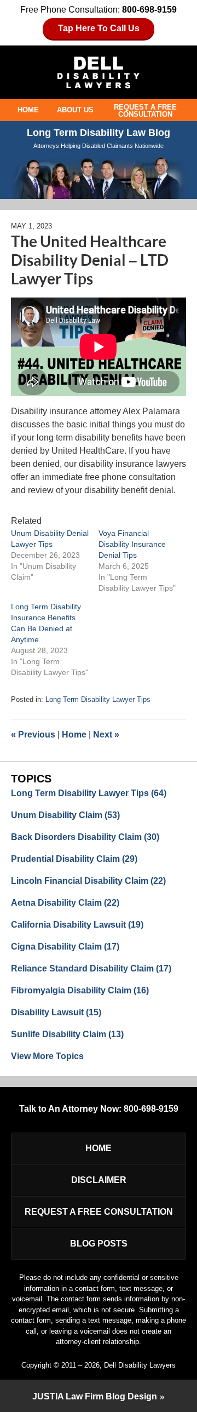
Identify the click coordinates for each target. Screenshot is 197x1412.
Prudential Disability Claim (74, 859)
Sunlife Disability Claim (67, 1034)
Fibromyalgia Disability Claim (80, 990)
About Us (75, 110)
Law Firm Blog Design (94, 1396)
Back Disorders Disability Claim (85, 837)
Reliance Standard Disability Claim (91, 968)
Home (28, 110)
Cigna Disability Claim (65, 946)
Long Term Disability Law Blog (98, 72)
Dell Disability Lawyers (140, 1365)
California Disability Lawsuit (77, 924)
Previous (33, 734)
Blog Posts (99, 1243)
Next (106, 734)
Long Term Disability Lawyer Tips (97, 699)
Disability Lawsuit (56, 1012)
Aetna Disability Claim (65, 902)
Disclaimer (98, 1180)
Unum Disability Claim (65, 815)
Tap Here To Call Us (99, 28)
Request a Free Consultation (145, 110)
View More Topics (47, 1056)
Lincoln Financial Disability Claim (88, 880)
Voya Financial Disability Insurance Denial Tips (132, 544)
